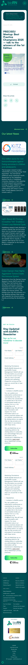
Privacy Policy (14, 657)
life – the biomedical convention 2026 (12, 595)
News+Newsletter (7, 591)
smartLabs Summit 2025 (9, 597)
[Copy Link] (5, 105)
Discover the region (17, 608)
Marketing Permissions (12, 366)
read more (6, 200)
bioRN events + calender (9, 593)
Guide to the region (20, 587)
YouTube (14, 651)
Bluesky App (14, 649)
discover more (19, 129)
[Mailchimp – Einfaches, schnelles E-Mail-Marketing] (14, 454)
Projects (5, 608)
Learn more (16, 439)
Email (14, 653)
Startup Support (7, 585)
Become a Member (20, 580)
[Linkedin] (5, 100)
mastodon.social (14, 647)
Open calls (15, 610)
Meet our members (20, 582)
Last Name (19, 350)
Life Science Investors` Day (9, 599)
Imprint (14, 655)
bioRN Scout (6, 580)
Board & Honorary (7, 612)
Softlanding (6, 582)
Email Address (10, 358)
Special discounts (20, 585)
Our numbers (16, 604)
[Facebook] (11, 100)
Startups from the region (19, 606)
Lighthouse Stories (7, 610)
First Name (9, 350)
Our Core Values (7, 604)
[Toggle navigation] (24, 3)
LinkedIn (14, 645)
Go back (15, 84)
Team (4, 606)
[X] (17, 100)
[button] (2, 662)
